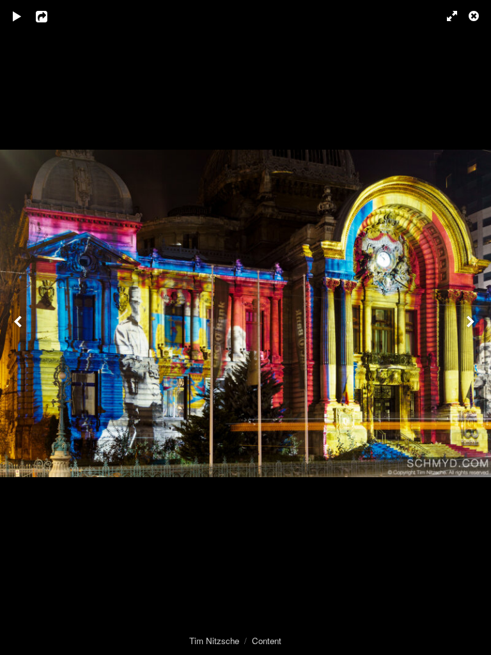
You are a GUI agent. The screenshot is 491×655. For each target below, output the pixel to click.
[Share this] (50, 16)
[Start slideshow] (17, 16)
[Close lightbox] (475, 16)
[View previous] (19, 327)
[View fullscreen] (446, 16)
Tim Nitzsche (214, 641)
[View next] (472, 327)
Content (266, 641)
